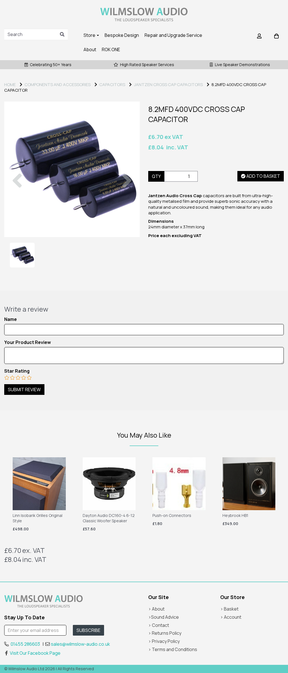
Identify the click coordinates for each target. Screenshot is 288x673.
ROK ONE (111, 49)
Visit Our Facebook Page (35, 653)
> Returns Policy (164, 633)
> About (156, 609)
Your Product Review (27, 342)
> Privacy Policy (164, 641)
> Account (230, 617)
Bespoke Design (122, 35)
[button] (17, 203)
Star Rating (17, 371)
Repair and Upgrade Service (173, 35)
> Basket (229, 609)
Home (10, 84)
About (90, 49)
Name (10, 319)
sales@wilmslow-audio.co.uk (80, 644)
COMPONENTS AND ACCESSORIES (57, 84)
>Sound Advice (163, 617)
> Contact (158, 625)
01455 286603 (25, 644)
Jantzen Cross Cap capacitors (168, 84)
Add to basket (263, 176)
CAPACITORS (112, 84)
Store (90, 35)
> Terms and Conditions (172, 649)
